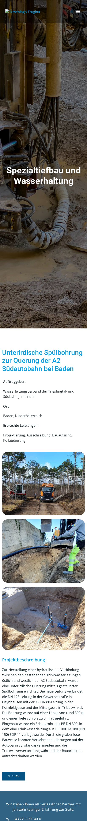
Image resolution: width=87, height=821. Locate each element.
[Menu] (77, 11)
